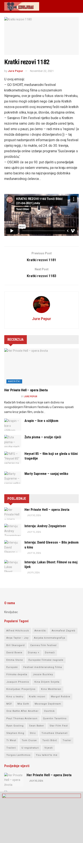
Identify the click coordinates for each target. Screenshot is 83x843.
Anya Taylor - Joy (17, 638)
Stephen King (15, 733)
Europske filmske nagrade (46, 660)
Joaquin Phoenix (17, 682)
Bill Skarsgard (15, 645)
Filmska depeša (16, 674)
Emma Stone (14, 660)
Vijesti (48, 747)
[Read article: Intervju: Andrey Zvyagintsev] (12, 530)
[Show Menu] (77, 6)
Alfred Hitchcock (17, 630)
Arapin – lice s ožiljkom (41, 421)
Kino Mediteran (51, 689)
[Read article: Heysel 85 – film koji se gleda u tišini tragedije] (12, 457)
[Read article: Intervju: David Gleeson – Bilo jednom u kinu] (12, 546)
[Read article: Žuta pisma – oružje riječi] (12, 441)
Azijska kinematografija (49, 638)
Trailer (67, 740)
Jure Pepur (15, 71)
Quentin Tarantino (55, 718)
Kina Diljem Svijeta (46, 682)
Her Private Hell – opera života (25, 390)
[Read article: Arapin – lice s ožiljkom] (12, 425)
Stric (33, 733)
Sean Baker (36, 725)
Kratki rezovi (37, 696)
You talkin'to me (46, 755)
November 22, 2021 (42, 71)
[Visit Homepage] (21, 6)
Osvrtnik (49, 711)
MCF (9, 703)
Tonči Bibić (49, 740)
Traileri (11, 747)
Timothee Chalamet (54, 733)
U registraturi (30, 747)
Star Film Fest (59, 725)
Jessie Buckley (43, 674)
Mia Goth (23, 703)
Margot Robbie (60, 696)
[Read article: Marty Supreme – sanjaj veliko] (12, 477)
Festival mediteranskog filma (42, 667)
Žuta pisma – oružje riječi (42, 437)
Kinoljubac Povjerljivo (21, 689)
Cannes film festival (43, 645)
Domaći (50, 652)
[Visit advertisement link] (41, 817)
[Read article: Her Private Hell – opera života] (41, 367)
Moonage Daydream (48, 703)
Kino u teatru (14, 696)
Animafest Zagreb (63, 630)
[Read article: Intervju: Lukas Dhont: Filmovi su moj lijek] (12, 566)
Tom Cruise (29, 740)
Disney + (33, 652)
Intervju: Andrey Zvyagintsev (45, 526)
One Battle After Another (22, 711)
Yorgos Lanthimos (18, 755)
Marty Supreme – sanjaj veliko (46, 474)
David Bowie (14, 652)
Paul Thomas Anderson (21, 718)
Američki (14, 381)
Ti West (11, 740)
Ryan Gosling (15, 725)
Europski (12, 667)
